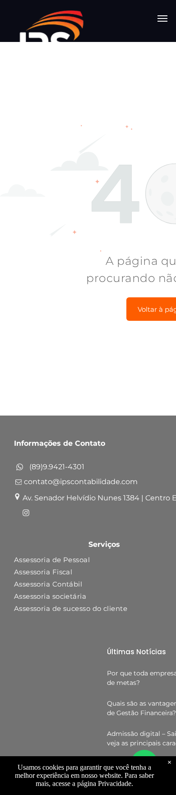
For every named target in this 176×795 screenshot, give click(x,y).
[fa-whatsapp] (19, 469)
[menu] (162, 18)
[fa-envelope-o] (18, 484)
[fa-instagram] (26, 514)
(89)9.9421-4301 (56, 466)
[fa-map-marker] (17, 498)
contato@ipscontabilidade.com (81, 481)
